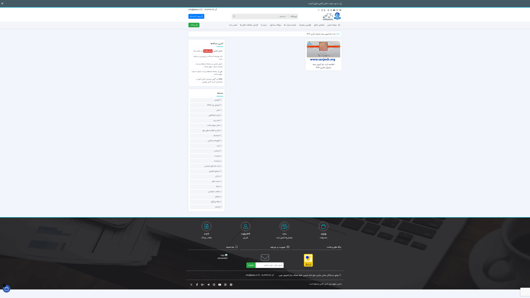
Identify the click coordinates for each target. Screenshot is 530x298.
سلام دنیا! (197, 51)
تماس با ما (233, 24)
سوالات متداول (275, 24)
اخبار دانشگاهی (214, 115)
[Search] (234, 16)
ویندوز (217, 206)
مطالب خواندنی (214, 191)
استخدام (217, 135)
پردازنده (217, 160)
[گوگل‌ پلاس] (325, 10)
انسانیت (217, 150)
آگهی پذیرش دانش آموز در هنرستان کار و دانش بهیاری (209, 80)
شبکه (218, 186)
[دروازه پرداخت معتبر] (308, 260)
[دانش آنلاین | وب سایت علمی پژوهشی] (332, 16)
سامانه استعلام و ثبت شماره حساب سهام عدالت (208, 65)
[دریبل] (337, 10)
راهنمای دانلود (319, 24)
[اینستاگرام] (331, 10)
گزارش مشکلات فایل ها (249, 24)
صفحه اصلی (332, 24)
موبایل (217, 196)
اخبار (218, 110)
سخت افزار (216, 181)
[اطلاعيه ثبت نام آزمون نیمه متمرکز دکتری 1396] (323, 51)
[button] (2, 3)
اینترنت (217, 156)
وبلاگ (193, 24)
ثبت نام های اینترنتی (212, 166)
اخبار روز (217, 120)
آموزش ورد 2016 (213, 105)
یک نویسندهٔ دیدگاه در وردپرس (211, 56)
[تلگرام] (328, 10)
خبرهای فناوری (214, 171)
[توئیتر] (319, 10)
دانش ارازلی (218, 63)
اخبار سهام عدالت (213, 125)
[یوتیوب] (334, 10)
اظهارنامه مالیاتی (214, 140)
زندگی (217, 176)
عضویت (251, 265)
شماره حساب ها (290, 24)
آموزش (217, 100)
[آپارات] (340, 10)
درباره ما (264, 24)
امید (218, 145)
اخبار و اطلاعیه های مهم (211, 130)
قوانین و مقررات (305, 24)
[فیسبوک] (322, 10)
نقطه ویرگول (215, 201)
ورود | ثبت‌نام (195, 16)
